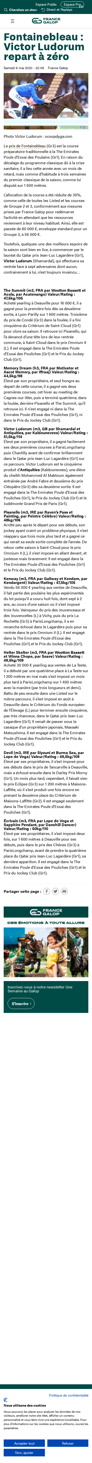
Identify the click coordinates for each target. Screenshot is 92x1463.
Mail (64, 891)
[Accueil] (46, 21)
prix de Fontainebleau (27, 146)
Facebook (46, 891)
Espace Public (46, 4)
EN (81, 6)
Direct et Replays (59, 10)
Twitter (55, 891)
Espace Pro (72, 4)
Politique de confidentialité (68, 1395)
